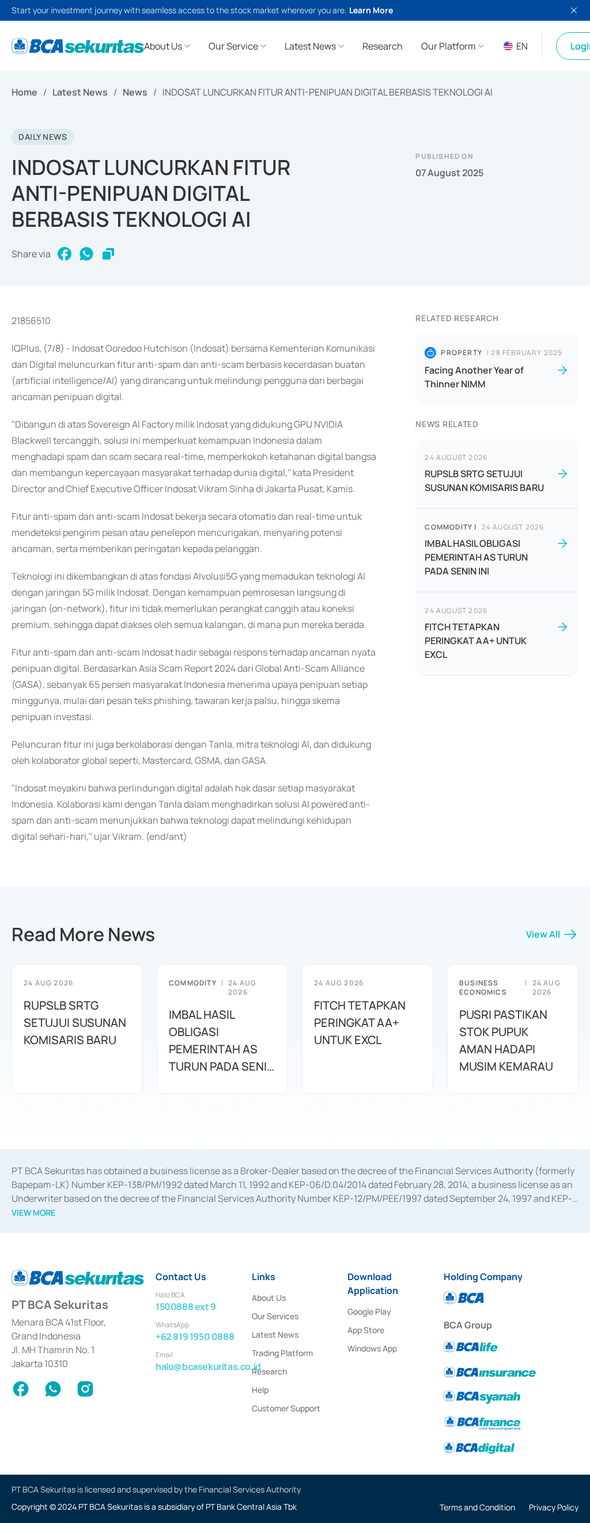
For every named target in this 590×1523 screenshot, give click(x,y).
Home (24, 92)
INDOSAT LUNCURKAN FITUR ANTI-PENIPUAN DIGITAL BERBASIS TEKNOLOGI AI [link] (327, 92)
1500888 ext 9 (186, 1306)
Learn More (371, 10)
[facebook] (64, 254)
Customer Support (286, 1408)
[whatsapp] (86, 254)
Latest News (80, 92)
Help (260, 1389)
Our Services (275, 1316)
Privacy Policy (553, 1507)
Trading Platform (282, 1352)
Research (269, 1371)
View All (543, 934)
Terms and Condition (477, 1507)
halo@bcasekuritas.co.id (208, 1366)
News (135, 92)
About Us (269, 1297)
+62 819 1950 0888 (195, 1336)
